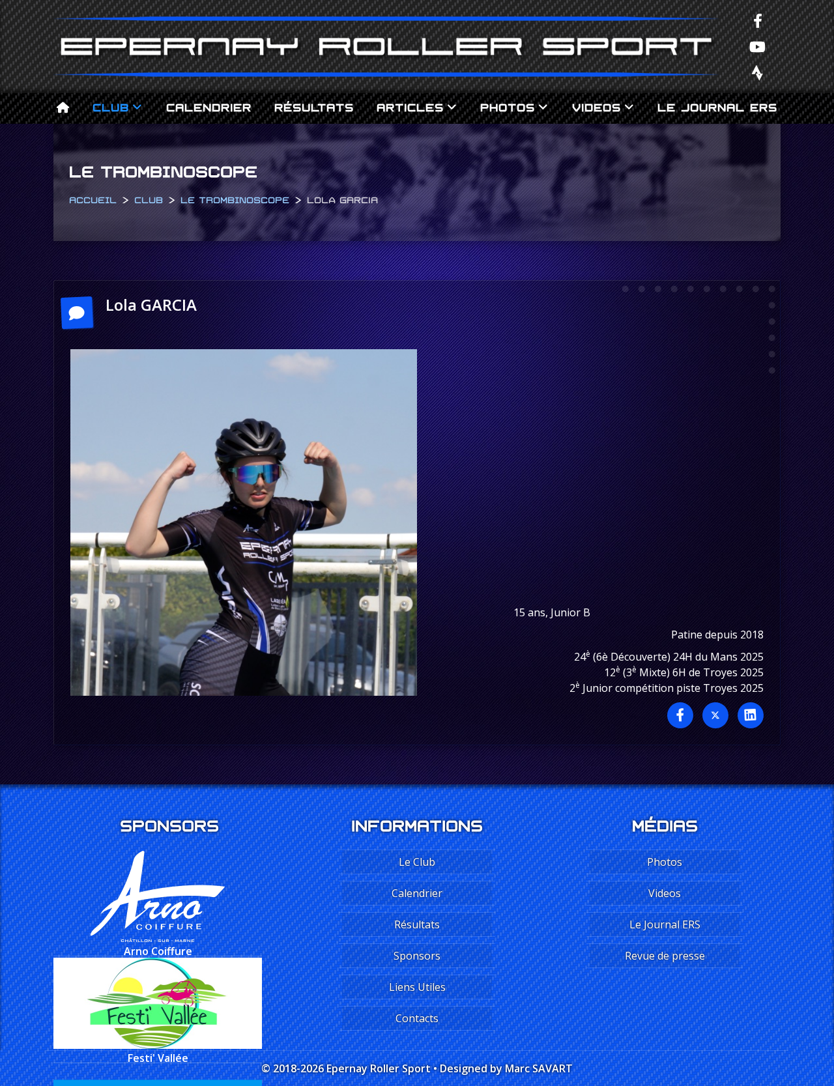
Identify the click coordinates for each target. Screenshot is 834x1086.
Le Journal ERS (717, 105)
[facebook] (757, 20)
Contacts (417, 1018)
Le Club (417, 862)
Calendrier (209, 105)
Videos (596, 105)
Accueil (93, 198)
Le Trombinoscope (234, 198)
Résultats (314, 105)
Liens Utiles (417, 987)
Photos (507, 105)
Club (111, 105)
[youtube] (757, 46)
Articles (410, 105)
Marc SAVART (539, 1068)
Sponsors (417, 956)
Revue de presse (665, 956)
